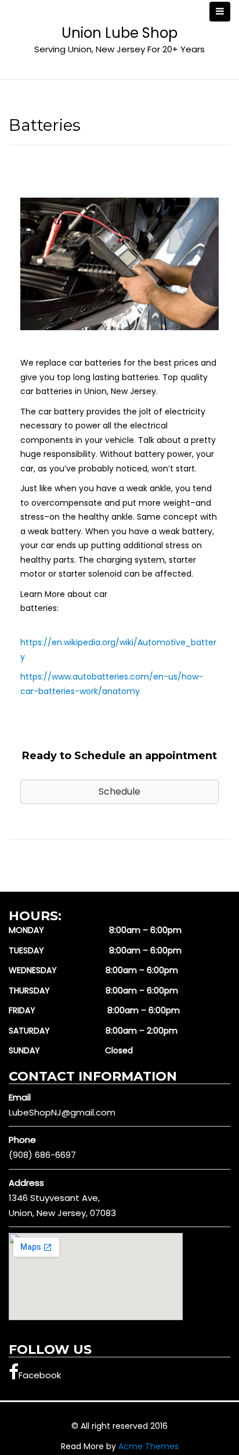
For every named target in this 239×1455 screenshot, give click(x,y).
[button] (119, 792)
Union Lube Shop (119, 32)
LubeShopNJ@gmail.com (62, 1112)
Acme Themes (148, 1446)
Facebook (40, 1375)
